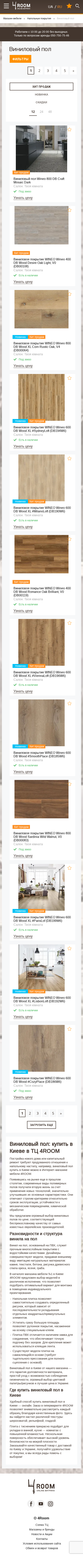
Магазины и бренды (41, 1529)
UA (50, 7)
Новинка (41, 94)
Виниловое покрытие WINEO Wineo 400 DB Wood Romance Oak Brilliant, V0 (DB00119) (42, 592)
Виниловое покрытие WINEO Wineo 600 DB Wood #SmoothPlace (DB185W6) (42, 754)
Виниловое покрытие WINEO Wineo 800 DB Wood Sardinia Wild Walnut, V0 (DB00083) (42, 837)
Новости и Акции (41, 1534)
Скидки (41, 102)
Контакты (42, 1538)
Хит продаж (41, 86)
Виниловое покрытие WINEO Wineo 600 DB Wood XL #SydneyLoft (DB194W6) (42, 429)
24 (41, 112)
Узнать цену (23, 198)
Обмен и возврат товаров (42, 1548)
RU (59, 7)
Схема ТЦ (42, 1524)
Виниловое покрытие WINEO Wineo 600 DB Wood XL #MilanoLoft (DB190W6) (42, 509)
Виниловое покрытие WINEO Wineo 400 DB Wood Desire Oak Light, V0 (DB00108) (42, 263)
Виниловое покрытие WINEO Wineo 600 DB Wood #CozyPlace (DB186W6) (42, 1080)
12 (33, 112)
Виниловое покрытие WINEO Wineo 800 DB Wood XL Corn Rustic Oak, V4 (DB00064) (42, 347)
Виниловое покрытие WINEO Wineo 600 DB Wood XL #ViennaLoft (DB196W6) (42, 674)
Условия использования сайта (42, 1543)
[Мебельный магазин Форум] (21, 6)
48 (50, 112)
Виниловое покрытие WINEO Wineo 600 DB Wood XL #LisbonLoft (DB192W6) (42, 999)
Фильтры (20, 59)
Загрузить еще (41, 1125)
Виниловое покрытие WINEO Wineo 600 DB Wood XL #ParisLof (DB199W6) (42, 919)
